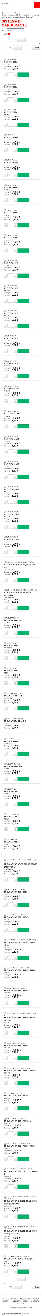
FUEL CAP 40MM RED (13, 766)
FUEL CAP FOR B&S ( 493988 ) (17, 991)
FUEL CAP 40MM (11, 741)
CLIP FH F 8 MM (10, 87)
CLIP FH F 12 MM (11, 188)
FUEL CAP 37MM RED (13, 696)
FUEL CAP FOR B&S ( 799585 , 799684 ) (20, 1146)
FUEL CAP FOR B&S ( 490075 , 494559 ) (20, 970)
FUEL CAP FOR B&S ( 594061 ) (17, 1046)
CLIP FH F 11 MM (11, 162)
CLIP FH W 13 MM (11, 464)
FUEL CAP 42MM (11, 791)
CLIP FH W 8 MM (11, 338)
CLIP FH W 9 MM (11, 364)
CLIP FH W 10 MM (11, 389)
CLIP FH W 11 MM (11, 414)
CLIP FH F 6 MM (10, 62)
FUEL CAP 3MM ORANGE (15, 721)
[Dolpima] (5, 3)
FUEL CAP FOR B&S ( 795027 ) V (17, 1121)
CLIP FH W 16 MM (11, 514)
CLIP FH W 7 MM (11, 313)
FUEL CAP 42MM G (12, 817)
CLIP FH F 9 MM (10, 112)
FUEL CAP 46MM (11, 842)
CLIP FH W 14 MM (11, 489)
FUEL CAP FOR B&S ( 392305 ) (17, 892)
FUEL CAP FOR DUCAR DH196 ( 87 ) (19, 1259)
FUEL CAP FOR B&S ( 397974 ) (17, 917)
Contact (6, 1299)
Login (30, 1308)
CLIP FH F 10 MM (11, 137)
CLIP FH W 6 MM (11, 288)
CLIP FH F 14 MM (11, 213)
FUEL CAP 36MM (11, 671)
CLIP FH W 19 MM (11, 539)
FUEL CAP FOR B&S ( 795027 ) (17, 1096)
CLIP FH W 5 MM (11, 263)
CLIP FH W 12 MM (11, 439)
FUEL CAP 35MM (11, 646)
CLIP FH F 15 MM (11, 238)
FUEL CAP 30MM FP (12, 620)
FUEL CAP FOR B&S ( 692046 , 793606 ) (20, 1071)
